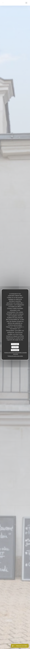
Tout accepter (15, 344)
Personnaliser (15, 350)
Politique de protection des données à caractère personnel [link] (15, 353)
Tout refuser (15, 347)
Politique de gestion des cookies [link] (15, 356)
